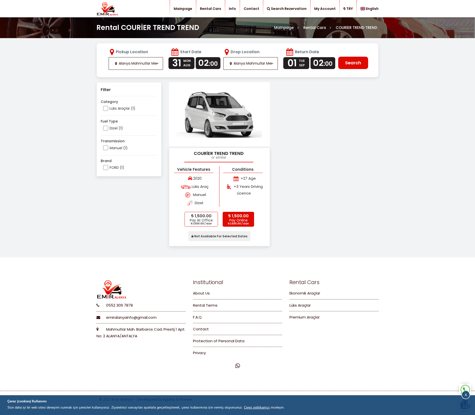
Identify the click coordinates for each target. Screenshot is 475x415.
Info (232, 8)
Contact (251, 8)
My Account (325, 8)
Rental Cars (210, 8)
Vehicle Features (193, 169)
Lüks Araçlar (300, 305)
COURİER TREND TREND (219, 153)
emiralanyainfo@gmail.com (131, 317)
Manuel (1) (119, 148)
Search (353, 63)
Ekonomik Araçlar (304, 293)
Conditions (243, 169)
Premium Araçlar (304, 317)
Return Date (307, 52)
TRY (349, 8)
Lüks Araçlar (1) (122, 108)
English (372, 8)
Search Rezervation (289, 8)
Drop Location (245, 52)
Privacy (199, 352)
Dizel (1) (116, 128)
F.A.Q (197, 317)
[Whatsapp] (237, 366)
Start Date (190, 52)
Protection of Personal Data (218, 340)
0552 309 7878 (119, 305)
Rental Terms (205, 305)
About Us (201, 293)
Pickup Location (132, 52)
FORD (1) (117, 168)
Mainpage (183, 8)
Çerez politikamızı (257, 407)
